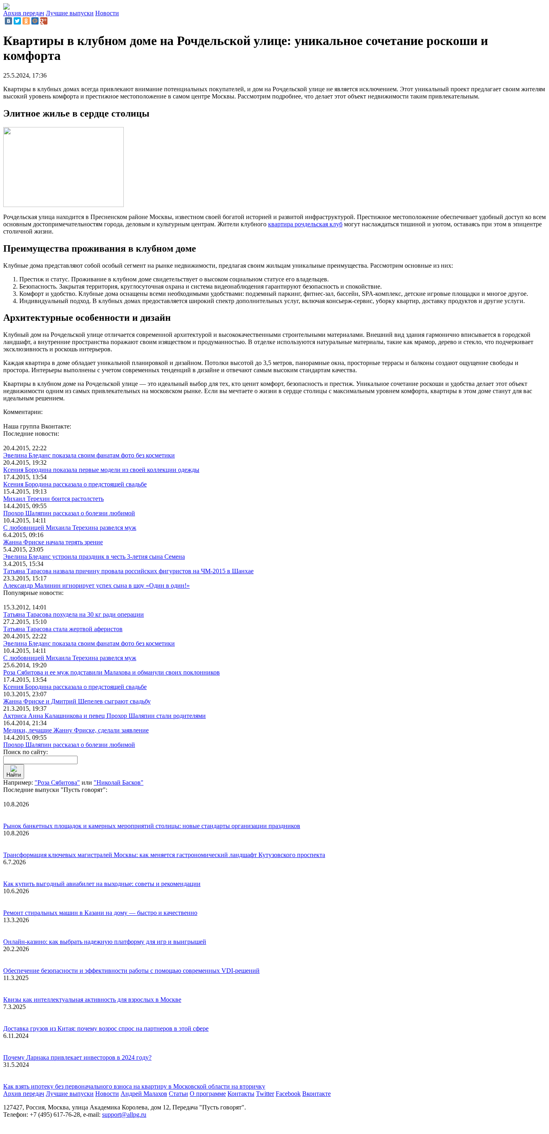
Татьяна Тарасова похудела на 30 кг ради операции (73, 614)
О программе (208, 1093)
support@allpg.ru (124, 1114)
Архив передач (23, 13)
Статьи (178, 1093)
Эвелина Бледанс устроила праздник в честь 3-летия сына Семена (94, 556)
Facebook (288, 1093)
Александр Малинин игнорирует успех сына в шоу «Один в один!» (96, 585)
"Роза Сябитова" (57, 782)
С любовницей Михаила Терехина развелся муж (69, 527)
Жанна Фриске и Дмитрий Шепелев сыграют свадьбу (77, 701)
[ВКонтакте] (8, 21)
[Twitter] (17, 21)
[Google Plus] (43, 21)
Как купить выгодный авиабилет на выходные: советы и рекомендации (102, 883)
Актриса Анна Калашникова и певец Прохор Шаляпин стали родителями (104, 715)
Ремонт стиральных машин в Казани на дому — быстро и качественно (100, 912)
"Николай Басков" (118, 782)
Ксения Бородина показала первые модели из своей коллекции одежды (101, 469)
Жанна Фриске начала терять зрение (53, 542)
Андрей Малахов (144, 1093)
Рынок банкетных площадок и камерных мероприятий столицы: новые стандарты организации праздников (151, 825)
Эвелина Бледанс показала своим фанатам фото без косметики (89, 455)
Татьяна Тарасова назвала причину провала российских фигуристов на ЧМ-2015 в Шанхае (128, 571)
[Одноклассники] (26, 21)
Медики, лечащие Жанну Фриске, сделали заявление (76, 730)
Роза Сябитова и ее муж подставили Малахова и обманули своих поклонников (111, 672)
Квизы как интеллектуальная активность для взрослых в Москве (92, 999)
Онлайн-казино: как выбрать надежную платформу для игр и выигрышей (104, 941)
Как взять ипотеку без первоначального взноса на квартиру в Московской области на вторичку (134, 1086)
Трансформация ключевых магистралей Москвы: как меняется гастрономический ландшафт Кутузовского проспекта (164, 854)
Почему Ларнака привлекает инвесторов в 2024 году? (77, 1057)
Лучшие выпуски (70, 13)
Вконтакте (316, 1093)
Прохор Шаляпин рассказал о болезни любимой (69, 513)
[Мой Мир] (35, 21)
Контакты (240, 1093)
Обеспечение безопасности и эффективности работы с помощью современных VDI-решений (131, 970)
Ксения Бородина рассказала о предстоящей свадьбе (75, 484)
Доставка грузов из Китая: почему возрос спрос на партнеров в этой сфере (106, 1028)
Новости (107, 13)
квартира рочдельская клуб (305, 224)
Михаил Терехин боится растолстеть (53, 498)
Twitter (265, 1093)
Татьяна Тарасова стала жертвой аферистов (63, 628)
